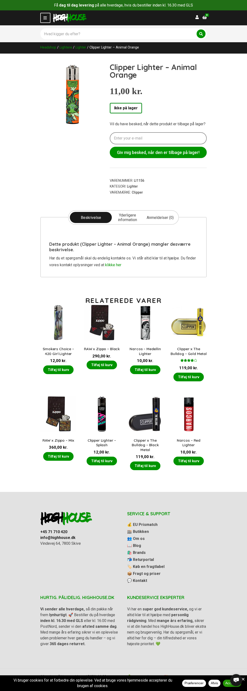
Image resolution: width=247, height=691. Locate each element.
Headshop (48, 47)
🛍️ (136, 552)
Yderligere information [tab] (127, 217)
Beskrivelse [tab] (91, 217)
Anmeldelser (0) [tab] (160, 217)
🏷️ (146, 566)
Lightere (66, 47)
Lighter (80, 47)
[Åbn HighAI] (236, 680)
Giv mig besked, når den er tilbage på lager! (158, 152)
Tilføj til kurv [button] (58, 370)
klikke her (113, 265)
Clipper (137, 192)
